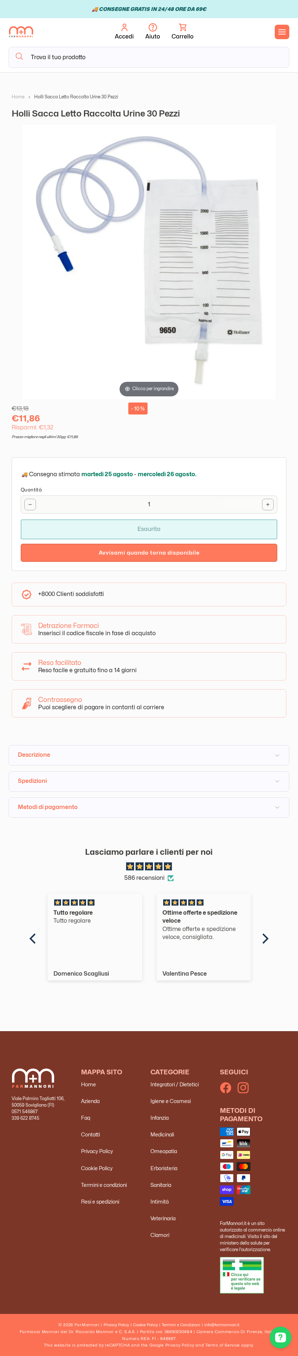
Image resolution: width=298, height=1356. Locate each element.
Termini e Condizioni (181, 1324)
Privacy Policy (97, 1151)
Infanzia (159, 1118)
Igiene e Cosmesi (170, 1101)
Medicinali (162, 1134)
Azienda (90, 1101)
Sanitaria (160, 1185)
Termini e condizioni (104, 1185)
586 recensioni (144, 877)
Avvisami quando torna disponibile (149, 553)
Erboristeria (163, 1168)
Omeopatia (163, 1151)
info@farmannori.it (221, 1324)
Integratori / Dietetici (174, 1084)
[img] (149, 867)
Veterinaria (163, 1218)
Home (18, 96)
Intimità (159, 1201)
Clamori (159, 1235)
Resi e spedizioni (100, 1201)
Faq (85, 1118)
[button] (182, 32)
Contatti (90, 1134)
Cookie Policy (97, 1168)
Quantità (31, 490)
